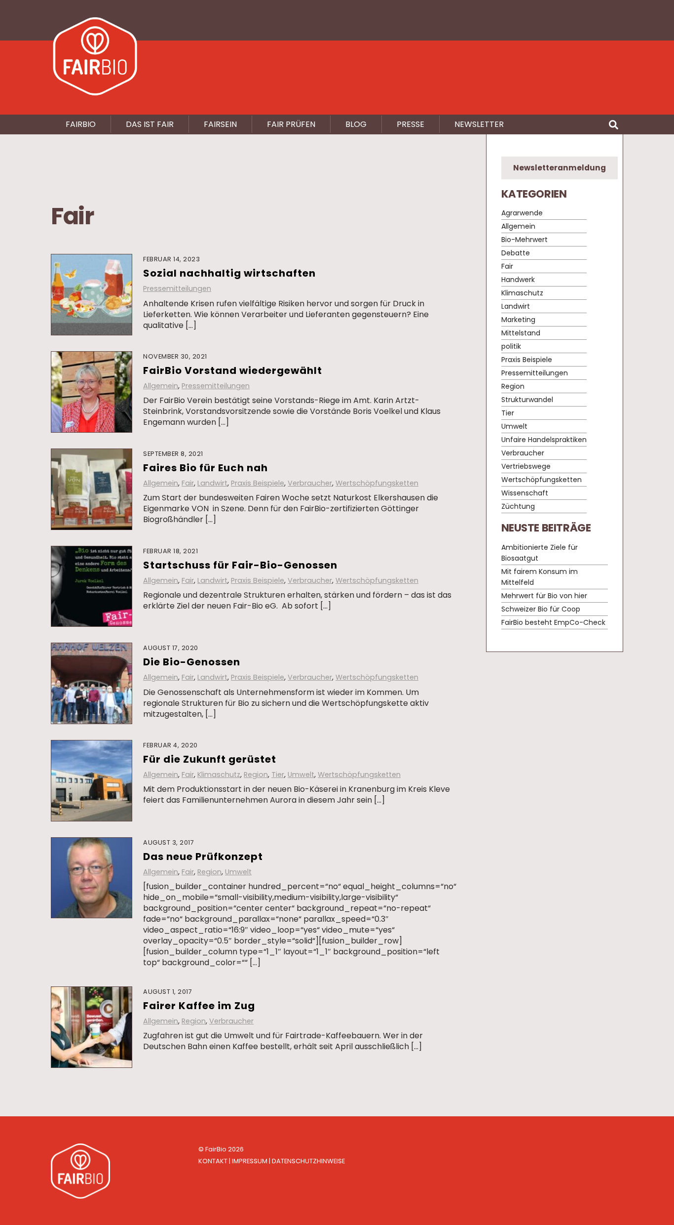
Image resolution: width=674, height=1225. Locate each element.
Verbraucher (310, 483)
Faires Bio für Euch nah (205, 468)
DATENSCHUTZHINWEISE (308, 1161)
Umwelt (301, 774)
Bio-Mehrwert (524, 240)
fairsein (220, 124)
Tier (277, 774)
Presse (410, 124)
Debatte (515, 253)
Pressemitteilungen (177, 288)
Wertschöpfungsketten (377, 483)
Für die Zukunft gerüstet (209, 759)
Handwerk (518, 280)
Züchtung (518, 507)
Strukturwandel (527, 400)
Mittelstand (520, 333)
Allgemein (160, 386)
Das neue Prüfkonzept (203, 856)
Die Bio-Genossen (191, 662)
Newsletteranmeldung (559, 168)
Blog (356, 124)
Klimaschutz (218, 774)
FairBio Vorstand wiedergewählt (232, 370)
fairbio (81, 124)
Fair (188, 483)
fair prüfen (291, 124)
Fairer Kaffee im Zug (199, 1006)
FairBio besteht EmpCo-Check (553, 622)
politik (511, 347)
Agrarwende (522, 213)
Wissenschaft (524, 493)
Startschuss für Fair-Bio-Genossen (240, 565)
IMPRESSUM (249, 1161)
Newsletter (479, 124)
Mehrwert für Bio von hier (544, 596)
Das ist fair (150, 124)
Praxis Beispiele (257, 483)
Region (256, 774)
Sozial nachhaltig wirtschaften (229, 273)
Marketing (518, 320)
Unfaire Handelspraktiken (544, 440)
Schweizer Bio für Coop (540, 609)
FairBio (215, 1149)
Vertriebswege (526, 467)
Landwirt (212, 483)
